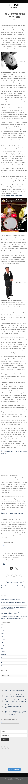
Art (2, 627)
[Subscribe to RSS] (10, 1)
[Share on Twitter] (12, 576)
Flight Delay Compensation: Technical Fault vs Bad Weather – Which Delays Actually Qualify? (14, 617)
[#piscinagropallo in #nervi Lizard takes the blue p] (20, 763)
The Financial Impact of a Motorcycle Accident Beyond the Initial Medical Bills (13, 612)
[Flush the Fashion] (14, 5)
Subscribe (18, 779)
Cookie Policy (11, 779)
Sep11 (18, 582)
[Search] (7, 2)
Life (17, 581)
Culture (14, 581)
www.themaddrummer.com (14, 195)
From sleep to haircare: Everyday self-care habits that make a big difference (13, 607)
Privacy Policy (19, 778)
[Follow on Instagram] (9, 1)
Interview (12, 582)
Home (6, 778)
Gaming (3, 648)
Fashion (3, 639)
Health (3, 651)
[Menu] (20, 1)
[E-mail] (4, 564)
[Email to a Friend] (15, 576)
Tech (2, 663)
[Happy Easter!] (7, 763)
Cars (2, 633)
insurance (3, 654)
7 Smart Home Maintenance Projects (10, 599)
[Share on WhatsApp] (7, 576)
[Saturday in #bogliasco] (20, 756)
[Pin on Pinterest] (18, 576)
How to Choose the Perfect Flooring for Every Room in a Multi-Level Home (13, 603)
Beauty (3, 630)
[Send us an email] (5, 747)
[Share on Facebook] (10, 576)
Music (19, 581)
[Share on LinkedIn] (20, 576)
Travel (3, 666)
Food (2, 645)
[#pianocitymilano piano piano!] (7, 756)
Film (2, 642)
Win (21, 582)
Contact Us (11, 778)
